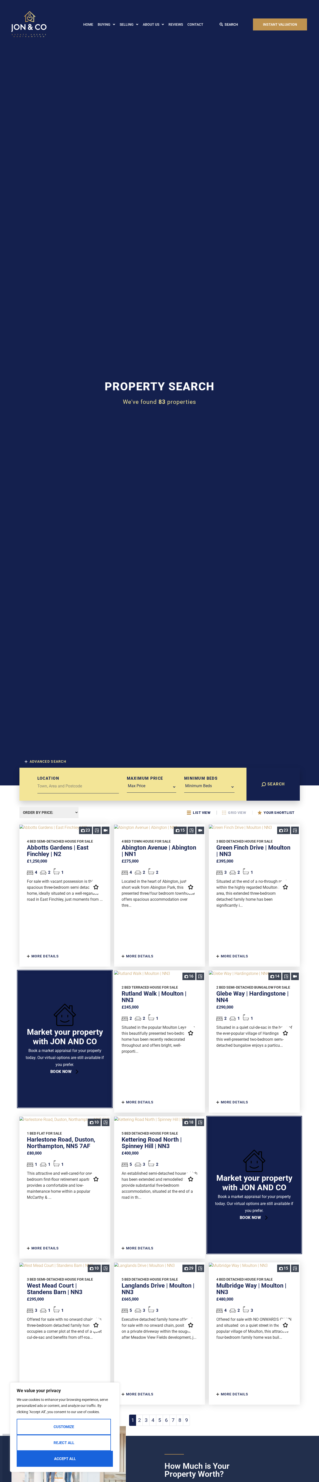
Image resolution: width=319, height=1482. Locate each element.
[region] (65, 1427)
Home (88, 24)
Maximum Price (145, 778)
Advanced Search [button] (47, 761)
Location (48, 778)
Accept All (65, 1459)
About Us (151, 24)
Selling (127, 24)
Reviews (175, 24)
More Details (44, 956)
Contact (195, 24)
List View (201, 813)
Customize (64, 1427)
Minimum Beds (201, 778)
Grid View (237, 813)
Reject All (64, 1443)
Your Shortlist (279, 813)
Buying (104, 24)
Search (275, 784)
